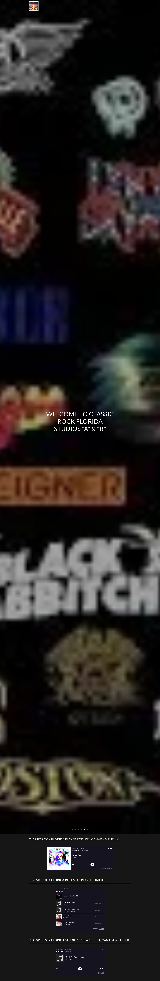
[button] (72, 829)
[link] (33, 2)
